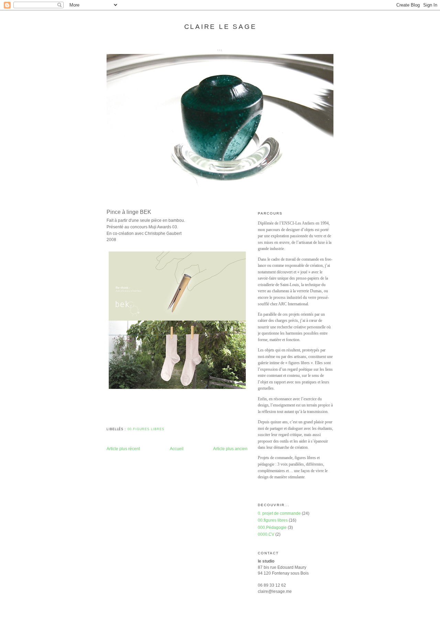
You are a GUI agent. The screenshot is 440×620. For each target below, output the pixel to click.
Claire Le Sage (220, 26)
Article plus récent (123, 448)
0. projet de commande (279, 513)
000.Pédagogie (272, 527)
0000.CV (266, 534)
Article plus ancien (230, 448)
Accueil (177, 448)
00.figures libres (146, 429)
